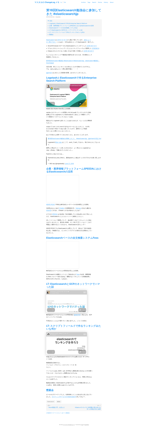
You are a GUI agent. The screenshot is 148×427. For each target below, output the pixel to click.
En (65, 2)
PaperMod (86, 424)
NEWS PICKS (50, 204)
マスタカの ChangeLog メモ (47, 2)
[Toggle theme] (61, 2)
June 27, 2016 (69, 163)
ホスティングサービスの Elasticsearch (64, 397)
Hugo (82, 424)
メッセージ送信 (64, 413)
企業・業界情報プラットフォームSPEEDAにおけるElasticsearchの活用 (71, 25)
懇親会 (51, 34)
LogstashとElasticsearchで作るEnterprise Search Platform (68, 23)
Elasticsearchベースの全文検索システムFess (63, 28)
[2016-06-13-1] (92, 46)
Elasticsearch (50, 40)
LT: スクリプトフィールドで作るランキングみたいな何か (67, 32)
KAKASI (48, 210)
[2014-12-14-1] (62, 40)
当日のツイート (52, 413)
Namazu (78, 208)
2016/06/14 (95, 48)
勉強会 (58, 401)
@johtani (49, 73)
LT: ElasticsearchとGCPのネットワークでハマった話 (65, 30)
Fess (77, 274)
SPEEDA (54, 214)
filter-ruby (58, 142)
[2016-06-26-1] (89, 51)
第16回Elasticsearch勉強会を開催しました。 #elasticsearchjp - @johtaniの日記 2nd (74, 138)
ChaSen (61, 208)
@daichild (77, 315)
